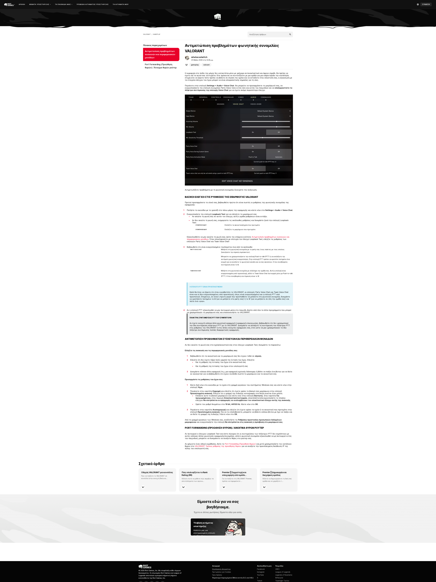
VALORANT (147, 34)
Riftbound (279, 578)
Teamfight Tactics (282, 581)
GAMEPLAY (156, 34)
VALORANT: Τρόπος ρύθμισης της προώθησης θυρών (218, 446)
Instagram (260, 572)
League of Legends (282, 572)
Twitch (259, 581)
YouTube (260, 575)
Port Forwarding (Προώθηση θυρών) (240, 444)
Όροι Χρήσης (217, 575)
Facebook (261, 569)
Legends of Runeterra (283, 575)
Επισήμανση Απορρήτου (221, 569)
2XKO (277, 569)
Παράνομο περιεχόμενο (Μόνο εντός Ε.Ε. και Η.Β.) (232, 578)
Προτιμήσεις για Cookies (221, 572)
